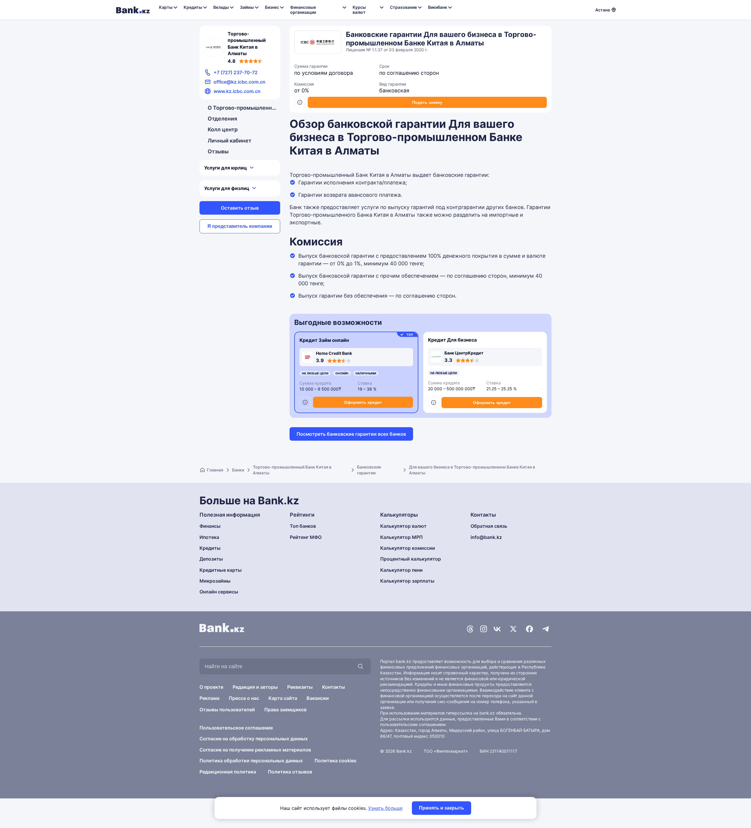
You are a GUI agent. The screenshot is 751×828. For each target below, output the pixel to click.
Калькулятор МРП (401, 537)
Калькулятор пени (401, 570)
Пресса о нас (244, 698)
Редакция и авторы (255, 687)
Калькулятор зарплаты (407, 581)
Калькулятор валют (403, 526)
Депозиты (211, 559)
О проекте (211, 687)
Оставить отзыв (240, 208)
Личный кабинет (229, 141)
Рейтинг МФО (306, 537)
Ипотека (209, 537)
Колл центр (223, 129)
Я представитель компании (239, 226)
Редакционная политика (227, 772)
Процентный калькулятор (410, 559)
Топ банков (303, 526)
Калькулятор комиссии (407, 548)
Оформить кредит (363, 402)
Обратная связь (489, 526)
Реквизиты (300, 687)
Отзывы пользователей (227, 709)
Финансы (210, 526)
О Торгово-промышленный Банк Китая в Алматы (243, 108)
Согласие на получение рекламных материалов (255, 750)
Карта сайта (282, 698)
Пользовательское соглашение (236, 728)
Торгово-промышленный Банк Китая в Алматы (292, 469)
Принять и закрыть (441, 807)
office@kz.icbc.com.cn (239, 82)
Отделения (222, 119)
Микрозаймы (215, 581)
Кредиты (210, 548)
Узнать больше (385, 808)
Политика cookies (335, 760)
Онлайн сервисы (218, 592)
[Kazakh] (631, 9)
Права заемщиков (285, 709)
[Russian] (624, 9)
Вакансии (318, 698)
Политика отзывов (290, 772)
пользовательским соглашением (413, 724)
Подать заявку (427, 102)
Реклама (209, 698)
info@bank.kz (486, 537)
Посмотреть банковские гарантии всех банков (351, 434)
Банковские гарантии (369, 469)
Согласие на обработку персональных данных (253, 739)
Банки (238, 469)
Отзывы (218, 151)
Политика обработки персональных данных (251, 760)
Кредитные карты (220, 570)
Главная (215, 469)
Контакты (333, 687)
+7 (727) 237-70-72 (236, 72)
